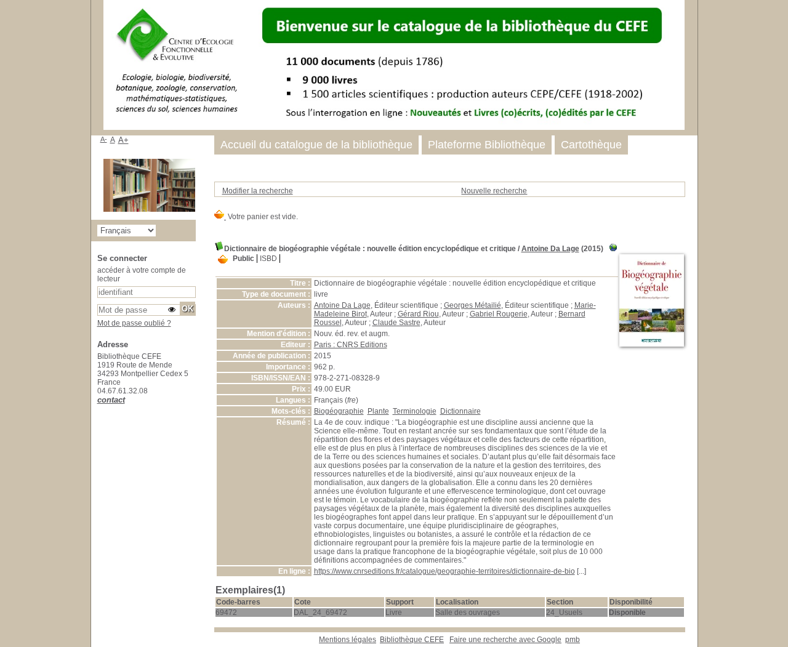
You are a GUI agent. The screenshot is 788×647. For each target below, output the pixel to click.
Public (243, 258)
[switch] (171, 309)
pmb (572, 639)
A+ (123, 140)
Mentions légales (347, 639)
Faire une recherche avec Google (505, 639)
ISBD (268, 258)
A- (103, 139)
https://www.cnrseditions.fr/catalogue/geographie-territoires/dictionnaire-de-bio (444, 571)
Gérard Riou (418, 314)
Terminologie (414, 411)
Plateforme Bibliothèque (486, 145)
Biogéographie (339, 411)
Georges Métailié (472, 305)
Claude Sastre (396, 322)
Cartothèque (591, 145)
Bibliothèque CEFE (412, 639)
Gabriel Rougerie (499, 314)
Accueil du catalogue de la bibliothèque (316, 145)
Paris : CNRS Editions (350, 344)
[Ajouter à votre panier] (222, 260)
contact (111, 399)
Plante (378, 411)
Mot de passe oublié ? (134, 323)
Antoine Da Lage (550, 248)
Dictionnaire (460, 411)
